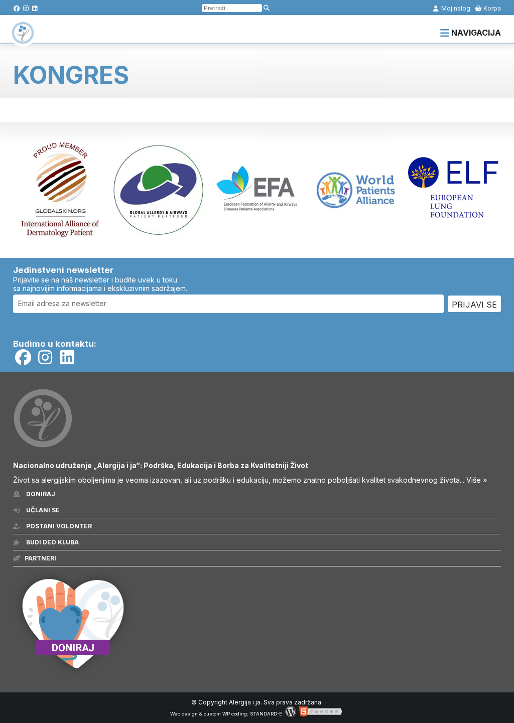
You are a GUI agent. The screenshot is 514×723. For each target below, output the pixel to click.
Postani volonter (58, 526)
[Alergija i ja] (23, 39)
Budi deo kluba (52, 542)
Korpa (491, 8)
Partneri (40, 558)
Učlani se (42, 510)
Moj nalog (455, 8)
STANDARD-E (266, 713)
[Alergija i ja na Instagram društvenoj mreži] (26, 8)
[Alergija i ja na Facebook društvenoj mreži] (17, 8)
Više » (476, 480)
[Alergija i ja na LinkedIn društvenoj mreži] (35, 8)
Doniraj (40, 494)
